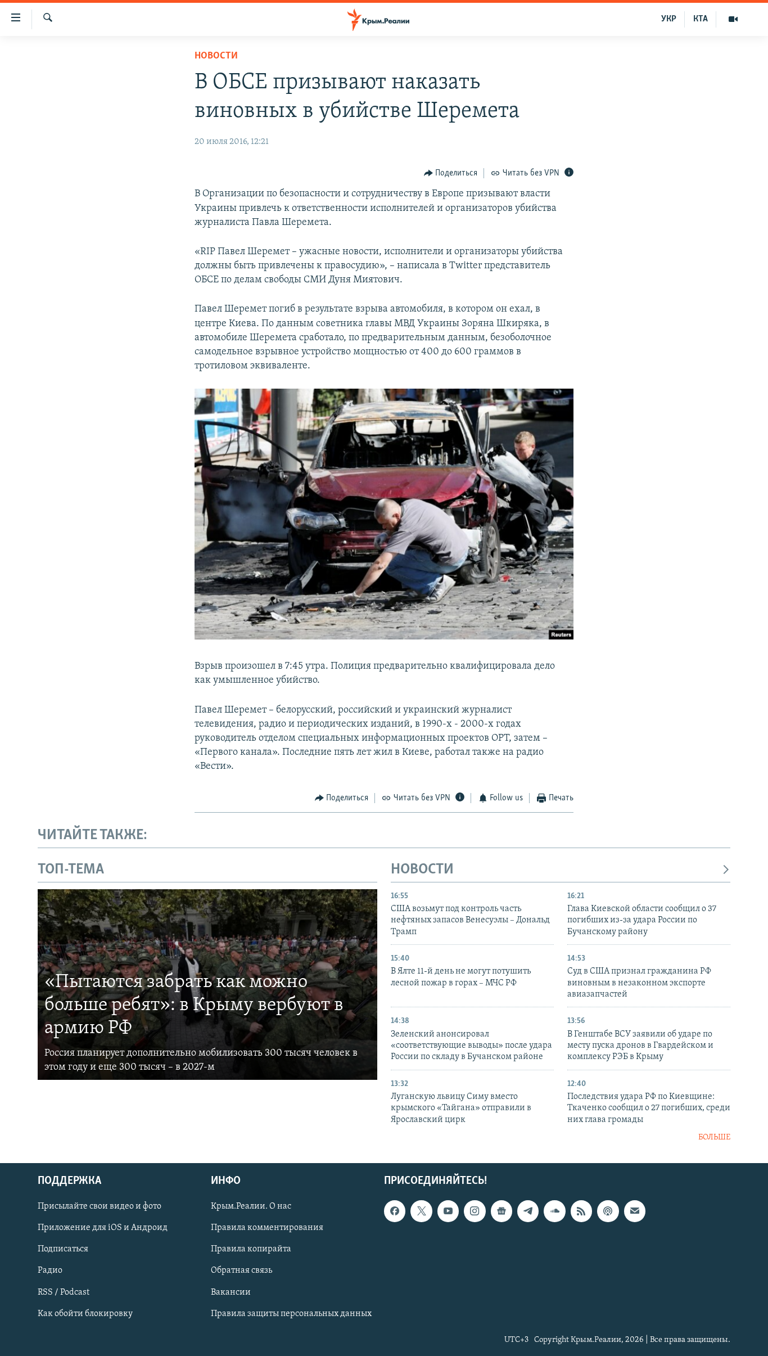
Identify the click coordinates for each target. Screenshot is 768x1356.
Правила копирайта (251, 1249)
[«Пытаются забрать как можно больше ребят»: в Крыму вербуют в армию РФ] (207, 984)
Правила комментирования (267, 1227)
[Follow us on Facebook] (394, 1211)
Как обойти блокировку (85, 1313)
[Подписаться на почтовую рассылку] (634, 1211)
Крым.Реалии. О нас (251, 1206)
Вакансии (231, 1291)
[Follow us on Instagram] (474, 1211)
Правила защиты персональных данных (291, 1313)
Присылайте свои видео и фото (99, 1206)
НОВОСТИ (422, 869)
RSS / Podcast (63, 1291)
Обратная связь (241, 1270)
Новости (216, 56)
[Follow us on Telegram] (528, 1211)
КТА (700, 19)
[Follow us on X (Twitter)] (421, 1211)
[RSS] (581, 1211)
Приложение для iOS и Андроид (103, 1227)
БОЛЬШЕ (714, 1137)
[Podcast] (607, 1211)
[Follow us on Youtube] (448, 1211)
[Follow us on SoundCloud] (554, 1211)
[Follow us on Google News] (501, 1211)
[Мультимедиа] (733, 19)
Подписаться (63, 1249)
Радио (50, 1270)
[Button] (451, 173)
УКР (668, 19)
